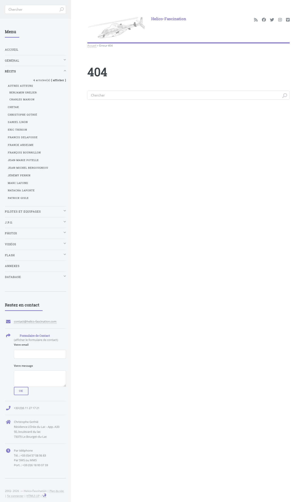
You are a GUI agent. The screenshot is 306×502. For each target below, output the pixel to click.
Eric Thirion (17, 129)
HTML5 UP (33, 496)
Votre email (21, 344)
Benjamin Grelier (23, 92)
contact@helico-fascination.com (35, 321)
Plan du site (57, 491)
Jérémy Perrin (19, 175)
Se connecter (15, 496)
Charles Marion (21, 99)
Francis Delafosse (23, 137)
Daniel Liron (18, 122)
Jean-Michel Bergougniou (28, 167)
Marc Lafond (18, 183)
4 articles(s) (49, 80)
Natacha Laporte (21, 190)
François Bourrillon (24, 152)
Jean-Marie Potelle (23, 160)
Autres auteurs (20, 85)
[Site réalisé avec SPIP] (44, 496)
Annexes (12, 266)
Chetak (13, 107)
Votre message (23, 365)
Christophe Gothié (22, 114)
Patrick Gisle (18, 198)
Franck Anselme (21, 145)
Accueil (91, 45)
